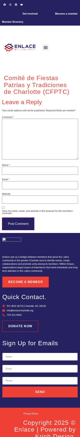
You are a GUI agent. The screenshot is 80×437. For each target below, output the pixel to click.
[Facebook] (4, 4)
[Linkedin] (16, 4)
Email (6, 179)
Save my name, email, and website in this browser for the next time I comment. (37, 212)
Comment (8, 117)
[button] (45, 47)
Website (6, 194)
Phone (5, 376)
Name (6, 165)
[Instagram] (10, 4)
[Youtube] (21, 4)
